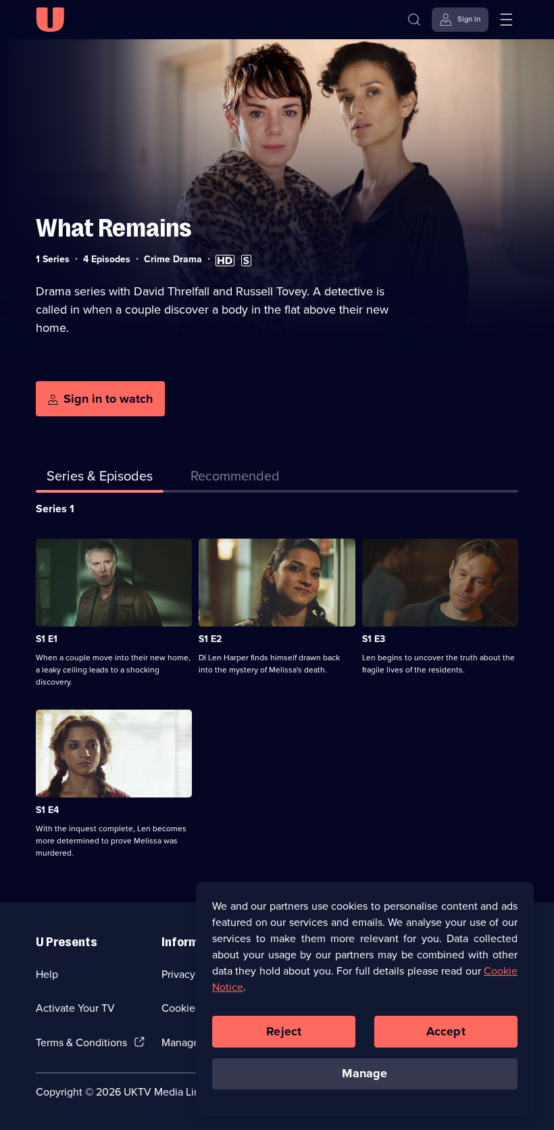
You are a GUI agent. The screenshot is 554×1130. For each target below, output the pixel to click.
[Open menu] (506, 19)
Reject (283, 1031)
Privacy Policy (193, 974)
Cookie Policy (193, 1008)
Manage (364, 1073)
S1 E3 (373, 639)
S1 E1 (46, 639)
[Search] (414, 19)
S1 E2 (210, 639)
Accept (445, 1031)
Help (47, 974)
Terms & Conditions (81, 1042)
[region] (365, 998)
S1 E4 (47, 810)
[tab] (235, 478)
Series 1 (55, 508)
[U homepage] (50, 19)
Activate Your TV (75, 1008)
